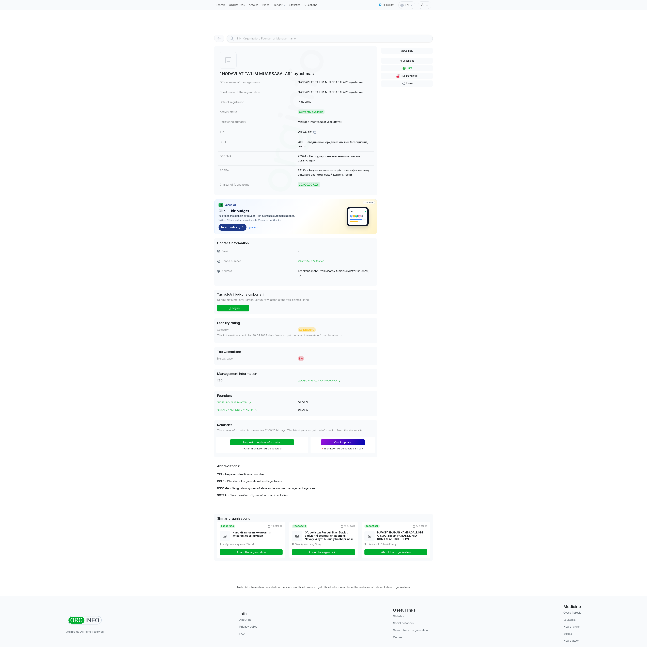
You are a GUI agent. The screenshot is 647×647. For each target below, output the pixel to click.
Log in (235, 308)
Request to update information (262, 442)
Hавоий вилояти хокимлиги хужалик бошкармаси (252, 534)
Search (220, 5)
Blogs (265, 5)
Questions (310, 5)
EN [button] (407, 5)
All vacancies (407, 60)
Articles (253, 5)
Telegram (387, 4)
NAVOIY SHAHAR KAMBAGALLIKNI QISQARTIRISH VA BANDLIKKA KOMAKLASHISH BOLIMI (400, 536)
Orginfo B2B (237, 5)
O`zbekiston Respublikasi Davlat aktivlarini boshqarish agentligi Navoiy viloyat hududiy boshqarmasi (329, 536)
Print (409, 67)
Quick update (342, 442)
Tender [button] (278, 5)
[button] (424, 5)
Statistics (294, 5)
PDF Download (409, 75)
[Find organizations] (85, 620)
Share (409, 83)
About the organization (251, 552)
